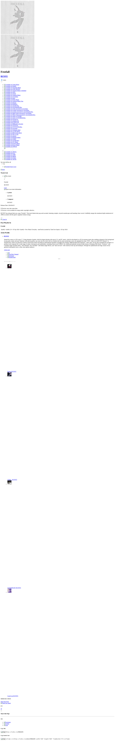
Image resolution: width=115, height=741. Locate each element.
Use (4, 164)
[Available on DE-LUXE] (11, 134)
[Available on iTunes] (10, 93)
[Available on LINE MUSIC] (12, 89)
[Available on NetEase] (10, 146)
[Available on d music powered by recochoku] (16, 110)
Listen (4, 80)
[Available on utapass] (10, 136)
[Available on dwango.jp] (11, 119)
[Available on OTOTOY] (11, 125)
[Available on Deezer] (10, 102)
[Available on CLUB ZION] (12, 131)
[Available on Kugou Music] (12, 143)
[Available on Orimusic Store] (12, 130)
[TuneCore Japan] (6, 703)
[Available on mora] (9, 98)
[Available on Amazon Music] (12, 95)
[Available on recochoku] (11, 96)
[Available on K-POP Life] (11, 122)
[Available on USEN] (10, 139)
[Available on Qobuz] (10, 158)
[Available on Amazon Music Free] (13, 101)
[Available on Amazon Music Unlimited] (15, 90)
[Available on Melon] (10, 156)
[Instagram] (10, 256)
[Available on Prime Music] (11, 99)
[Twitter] (8, 252)
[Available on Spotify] (10, 86)
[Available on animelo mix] (11, 121)
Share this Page (5, 701)
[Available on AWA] (9, 92)
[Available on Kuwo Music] (11, 145)
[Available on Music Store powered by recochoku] (17, 113)
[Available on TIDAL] (10, 151)
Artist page (7, 250)
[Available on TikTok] (10, 159)
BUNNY (4, 76)
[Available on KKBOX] (10, 104)
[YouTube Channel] (12, 254)
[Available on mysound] (10, 128)
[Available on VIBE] (10, 155)
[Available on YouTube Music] (12, 87)
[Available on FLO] (9, 153)
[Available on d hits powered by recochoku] (16, 108)
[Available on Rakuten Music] (12, 137)
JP (1, 709)
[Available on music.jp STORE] (13, 116)
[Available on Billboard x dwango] (13, 124)
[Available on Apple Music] (11, 84)
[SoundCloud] (11, 257)
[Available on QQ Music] (11, 142)
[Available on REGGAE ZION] (13, 133)
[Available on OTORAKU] (11, 140)
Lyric (5, 188)
